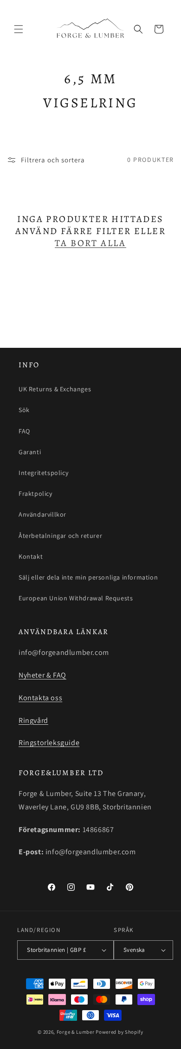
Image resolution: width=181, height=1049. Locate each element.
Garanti (30, 452)
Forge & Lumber (76, 1032)
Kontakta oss (40, 698)
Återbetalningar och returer (60, 535)
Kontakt (31, 556)
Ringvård (33, 720)
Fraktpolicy (35, 493)
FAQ (24, 431)
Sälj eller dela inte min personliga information (88, 577)
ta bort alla (90, 243)
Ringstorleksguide (49, 742)
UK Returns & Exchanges (55, 389)
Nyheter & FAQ (42, 675)
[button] (18, 29)
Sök (24, 410)
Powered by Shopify (119, 1032)
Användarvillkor (42, 514)
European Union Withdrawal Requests (76, 598)
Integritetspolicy (43, 473)
